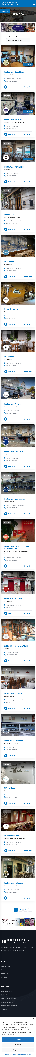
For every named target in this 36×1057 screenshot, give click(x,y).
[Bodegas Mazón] (18, 198)
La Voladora (9, 262)
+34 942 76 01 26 (11, 655)
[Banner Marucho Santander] (18, 27)
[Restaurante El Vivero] (18, 677)
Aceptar (18, 1039)
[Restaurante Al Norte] (18, 388)
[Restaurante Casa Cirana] (18, 56)
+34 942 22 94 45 (11, 508)
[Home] (15, 941)
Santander (19, 78)
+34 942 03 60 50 (11, 223)
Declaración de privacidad (24, 1054)
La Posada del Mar (11, 835)
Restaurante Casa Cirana (14, 72)
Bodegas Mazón (10, 214)
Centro (9, 316)
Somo (13, 747)
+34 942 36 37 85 (11, 460)
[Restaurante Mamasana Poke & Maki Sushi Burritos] (18, 530)
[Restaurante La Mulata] (18, 435)
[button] (33, 1019)
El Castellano (9, 788)
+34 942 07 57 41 (11, 365)
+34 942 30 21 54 (11, 702)
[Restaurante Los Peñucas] (18, 483)
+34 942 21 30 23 (11, 845)
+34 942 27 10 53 (11, 892)
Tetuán (9, 126)
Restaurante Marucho (13, 119)
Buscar (4, 11)
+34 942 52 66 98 (11, 81)
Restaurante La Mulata (13, 451)
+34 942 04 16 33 (11, 413)
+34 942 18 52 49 (11, 797)
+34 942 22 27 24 (11, 607)
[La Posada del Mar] (18, 820)
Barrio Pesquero (11, 505)
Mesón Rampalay (11, 309)
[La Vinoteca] (18, 341)
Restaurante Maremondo (14, 167)
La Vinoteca (9, 356)
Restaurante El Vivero (13, 693)
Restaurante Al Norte (12, 404)
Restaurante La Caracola (14, 741)
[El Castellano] (18, 772)
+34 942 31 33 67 (11, 318)
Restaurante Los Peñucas (14, 499)
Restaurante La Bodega (13, 883)
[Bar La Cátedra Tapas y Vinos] (18, 630)
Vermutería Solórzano (13, 598)
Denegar (18, 1045)
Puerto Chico (10, 78)
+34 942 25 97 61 (11, 271)
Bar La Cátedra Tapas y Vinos (16, 646)
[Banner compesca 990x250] (18, 922)
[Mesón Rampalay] (18, 293)
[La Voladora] (18, 246)
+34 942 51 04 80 (11, 750)
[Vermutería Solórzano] (18, 582)
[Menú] (34, 4)
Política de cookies (10, 1054)
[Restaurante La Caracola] (18, 725)
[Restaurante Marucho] (18, 103)
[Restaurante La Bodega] (18, 867)
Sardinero (10, 173)
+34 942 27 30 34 (11, 176)
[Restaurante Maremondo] (18, 151)
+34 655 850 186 (11, 128)
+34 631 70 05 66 (11, 560)
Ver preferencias (18, 1050)
